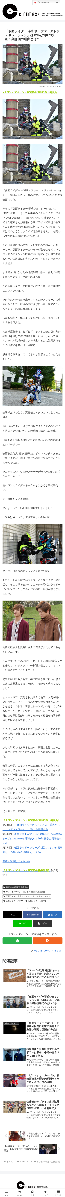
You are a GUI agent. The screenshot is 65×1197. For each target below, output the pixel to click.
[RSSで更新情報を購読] (47, 940)
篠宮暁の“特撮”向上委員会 (17, 887)
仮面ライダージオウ (14, 901)
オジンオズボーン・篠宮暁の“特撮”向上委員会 (25, 892)
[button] (42, 923)
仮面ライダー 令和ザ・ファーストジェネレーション (28, 896)
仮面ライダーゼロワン (37, 901)
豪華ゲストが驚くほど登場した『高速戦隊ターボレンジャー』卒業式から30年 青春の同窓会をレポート (32, 838)
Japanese (43, 2)
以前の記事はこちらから (16, 861)
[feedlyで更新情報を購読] (17, 940)
